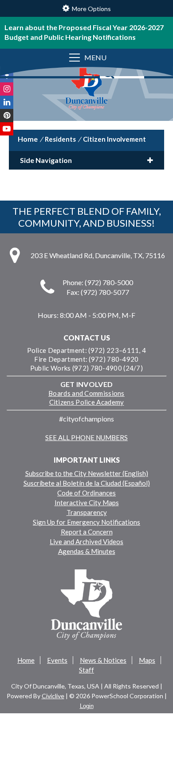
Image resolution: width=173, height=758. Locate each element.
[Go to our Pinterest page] (6, 115)
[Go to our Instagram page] (6, 89)
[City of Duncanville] (86, 89)
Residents (60, 139)
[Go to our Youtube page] (6, 128)
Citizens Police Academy (86, 402)
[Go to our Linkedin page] (6, 102)
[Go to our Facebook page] (6, 75)
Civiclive (53, 696)
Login (87, 706)
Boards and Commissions (86, 393)
